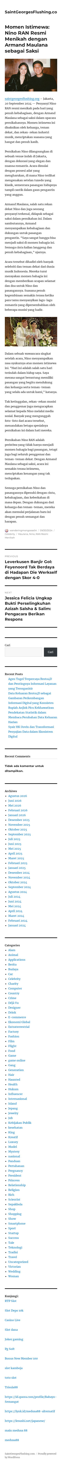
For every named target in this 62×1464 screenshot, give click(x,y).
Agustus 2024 (17, 892)
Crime (12, 998)
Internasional (17, 1098)
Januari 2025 (17, 868)
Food (11, 1051)
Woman (13, 1276)
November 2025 (19, 824)
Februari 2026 (18, 810)
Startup (13, 1233)
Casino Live (12, 1320)
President (14, 1175)
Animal (13, 955)
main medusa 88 (16, 1430)
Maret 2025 (16, 858)
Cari (7, 645)
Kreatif (13, 1137)
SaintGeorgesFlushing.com (33, 12)
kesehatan (15, 1127)
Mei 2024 (14, 906)
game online (16, 1060)
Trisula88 (11, 1387)
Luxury (13, 1142)
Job (10, 1118)
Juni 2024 (14, 901)
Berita (12, 964)
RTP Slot (11, 1301)
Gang (12, 1065)
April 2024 (15, 911)
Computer (15, 988)
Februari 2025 (17, 863)
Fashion (13, 1036)
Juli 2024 (14, 896)
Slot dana (11, 1329)
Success (13, 1238)
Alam (11, 950)
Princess (14, 1180)
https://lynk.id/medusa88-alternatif (30, 1411)
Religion (14, 1190)
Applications (16, 959)
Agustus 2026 (17, 796)
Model (12, 1146)
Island (12, 1103)
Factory (13, 1031)
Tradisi (13, 1252)
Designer (14, 1007)
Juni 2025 (14, 844)
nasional (14, 1156)
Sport (12, 1228)
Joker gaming (14, 1339)
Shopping (15, 1214)
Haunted (14, 1079)
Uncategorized (18, 1262)
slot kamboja (14, 1368)
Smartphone (16, 1223)
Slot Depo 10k (14, 1310)
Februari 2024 (17, 920)
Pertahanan (16, 1166)
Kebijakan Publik (19, 1122)
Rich (11, 1194)
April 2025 (15, 853)
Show (12, 1218)
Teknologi (15, 1247)
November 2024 (19, 877)
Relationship (17, 1185)
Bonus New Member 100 (21, 1358)
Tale (11, 1242)
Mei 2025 (14, 848)
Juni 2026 (15, 800)
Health (13, 1084)
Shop (11, 1209)
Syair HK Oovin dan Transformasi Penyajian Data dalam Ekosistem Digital (31, 731)
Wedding (14, 1271)
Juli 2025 (14, 839)
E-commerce (17, 1017)
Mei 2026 (14, 805)
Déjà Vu (13, 1003)
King (11, 1132)
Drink (12, 1012)
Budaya (13, 969)
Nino (32, 534)
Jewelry (13, 1113)
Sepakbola (15, 1204)
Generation (16, 1070)
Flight (12, 1046)
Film (11, 1041)
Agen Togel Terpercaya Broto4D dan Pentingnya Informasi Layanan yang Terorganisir (32, 683)
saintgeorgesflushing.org (22, 98)
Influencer (15, 1094)
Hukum (13, 1089)
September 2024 (19, 887)
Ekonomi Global (19, 1022)
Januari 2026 (17, 815)
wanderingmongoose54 (23, 530)
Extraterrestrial (18, 1027)
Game (12, 1055)
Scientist (14, 1199)
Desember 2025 (19, 820)
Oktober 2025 (17, 829)
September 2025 (19, 834)
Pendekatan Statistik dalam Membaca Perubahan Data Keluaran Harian (32, 717)
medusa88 (12, 1440)
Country (13, 993)
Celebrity (10, 534)
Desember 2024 (19, 872)
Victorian (14, 1266)
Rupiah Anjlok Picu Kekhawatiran (31, 707)
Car (10, 974)
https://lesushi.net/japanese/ (25, 1421)
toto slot (11, 1377)
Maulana (23, 534)
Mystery (13, 1151)
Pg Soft (10, 1349)
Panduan (14, 1161)
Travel (12, 1257)
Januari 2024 (17, 925)
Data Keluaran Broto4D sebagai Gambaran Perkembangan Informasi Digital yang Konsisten (31, 698)
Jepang (13, 1108)
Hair (11, 1075)
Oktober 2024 (17, 882)
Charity (13, 983)
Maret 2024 (16, 916)
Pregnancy (15, 1170)
